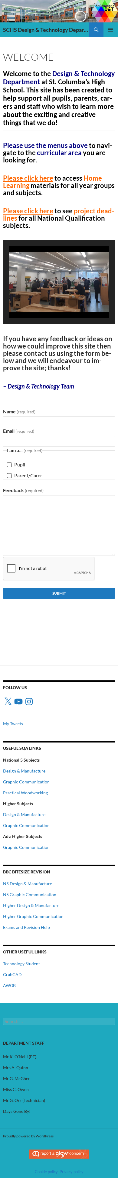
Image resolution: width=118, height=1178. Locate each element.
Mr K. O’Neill (15, 1056)
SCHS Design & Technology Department (46, 29)
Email (18, 431)
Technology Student (21, 963)
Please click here (28, 178)
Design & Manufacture (24, 770)
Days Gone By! (17, 1111)
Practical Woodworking (25, 792)
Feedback (23, 490)
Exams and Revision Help (26, 927)
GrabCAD (12, 974)
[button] (45, 301)
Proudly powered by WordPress (28, 1136)
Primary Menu (110, 29)
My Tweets (13, 723)
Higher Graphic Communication (33, 916)
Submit (59, 593)
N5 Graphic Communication (29, 894)
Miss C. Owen (16, 1089)
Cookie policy (46, 1171)
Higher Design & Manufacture (31, 905)
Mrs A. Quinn (15, 1067)
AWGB (9, 985)
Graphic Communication (26, 781)
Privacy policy (72, 1171)
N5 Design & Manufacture (27, 883)
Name (19, 411)
